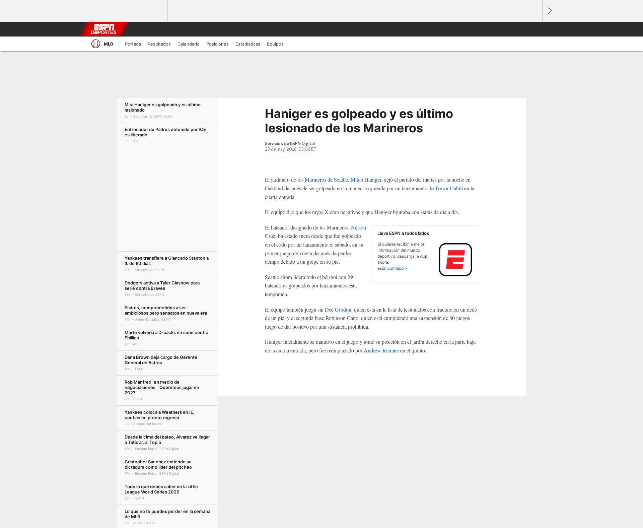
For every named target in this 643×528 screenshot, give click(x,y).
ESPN (103, 29)
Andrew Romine (381, 350)
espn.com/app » (392, 268)
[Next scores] (549, 11)
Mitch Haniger (366, 179)
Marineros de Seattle (326, 179)
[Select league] (107, 11)
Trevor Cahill (449, 188)
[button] (534, 29)
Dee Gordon (338, 309)
